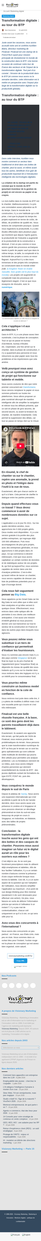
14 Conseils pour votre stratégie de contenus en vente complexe (18, 1118)
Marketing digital (17, 11)
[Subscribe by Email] (26, 985)
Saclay (24, 794)
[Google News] (20, 967)
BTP (24, 61)
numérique (7, 287)
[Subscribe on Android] (19, 985)
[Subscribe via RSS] (33, 985)
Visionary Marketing (10, 1029)
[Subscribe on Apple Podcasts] (5, 985)
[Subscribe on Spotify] (12, 985)
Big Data (20, 594)
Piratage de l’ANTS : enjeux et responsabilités (16, 1135)
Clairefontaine (29, 387)
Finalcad (14, 52)
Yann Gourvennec (10, 30)
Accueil (6, 11)
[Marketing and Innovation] (12, 5)
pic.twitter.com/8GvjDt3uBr (19, 137)
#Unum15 (11, 134)
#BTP (28, 125)
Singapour (22, 658)
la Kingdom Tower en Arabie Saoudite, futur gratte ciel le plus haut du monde (20, 272)
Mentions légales (20, 1218)
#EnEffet (20, 131)
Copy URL (20, 961)
